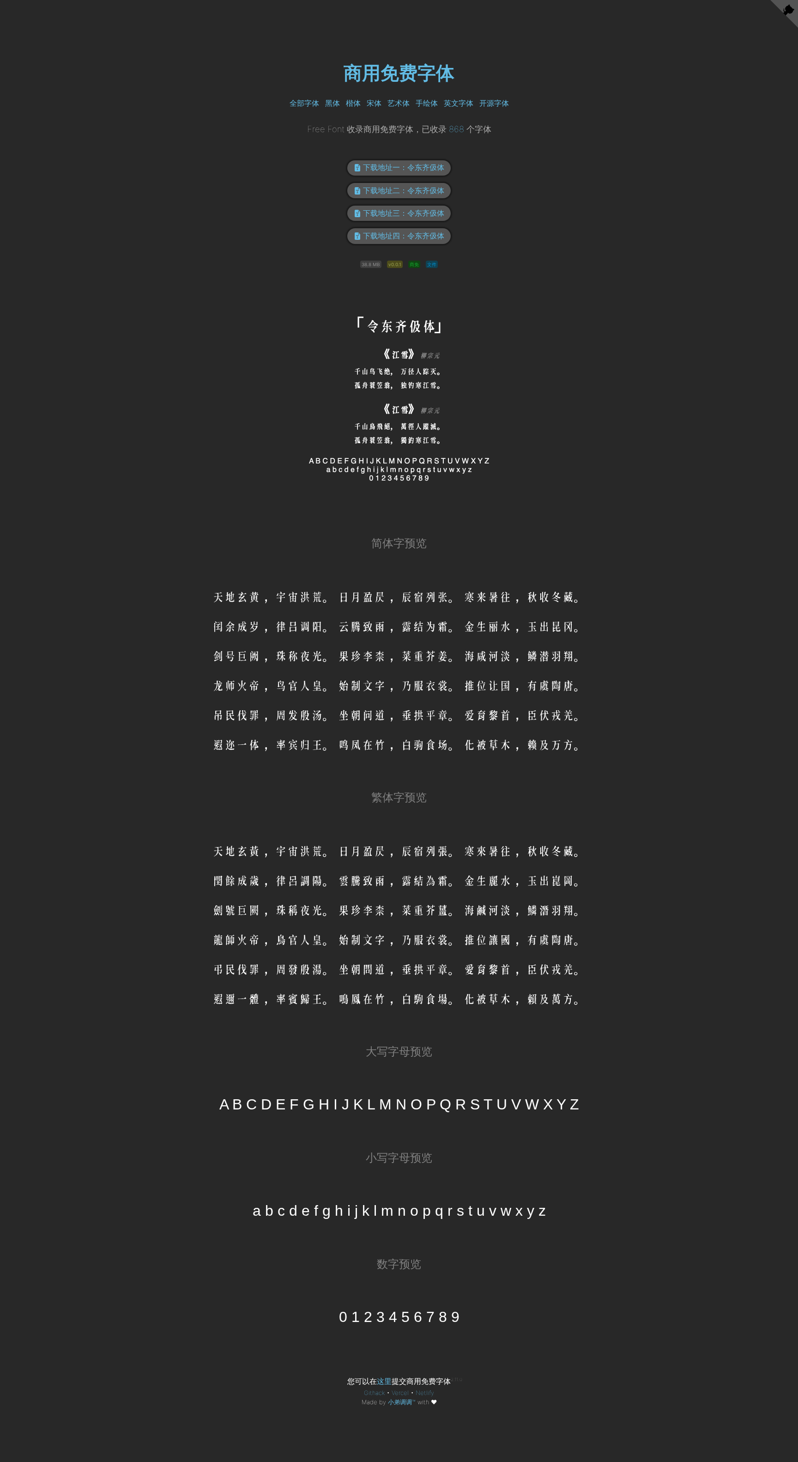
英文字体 (458, 103)
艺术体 (398, 103)
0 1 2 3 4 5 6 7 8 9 (399, 1317)
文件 (431, 264)
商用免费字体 (399, 72)
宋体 (374, 103)
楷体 (353, 103)
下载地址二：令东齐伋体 (403, 190)
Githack (374, 1392)
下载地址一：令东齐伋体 (403, 167)
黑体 (332, 103)
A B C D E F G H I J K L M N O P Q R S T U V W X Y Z (399, 1104)
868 (456, 129)
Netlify (425, 1392)
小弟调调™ (401, 1402)
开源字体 (494, 103)
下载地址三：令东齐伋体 (403, 213)
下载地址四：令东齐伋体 (403, 235)
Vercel (400, 1392)
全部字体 (304, 103)
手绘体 (427, 103)
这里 (384, 1381)
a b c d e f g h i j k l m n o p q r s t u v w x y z (399, 1211)
